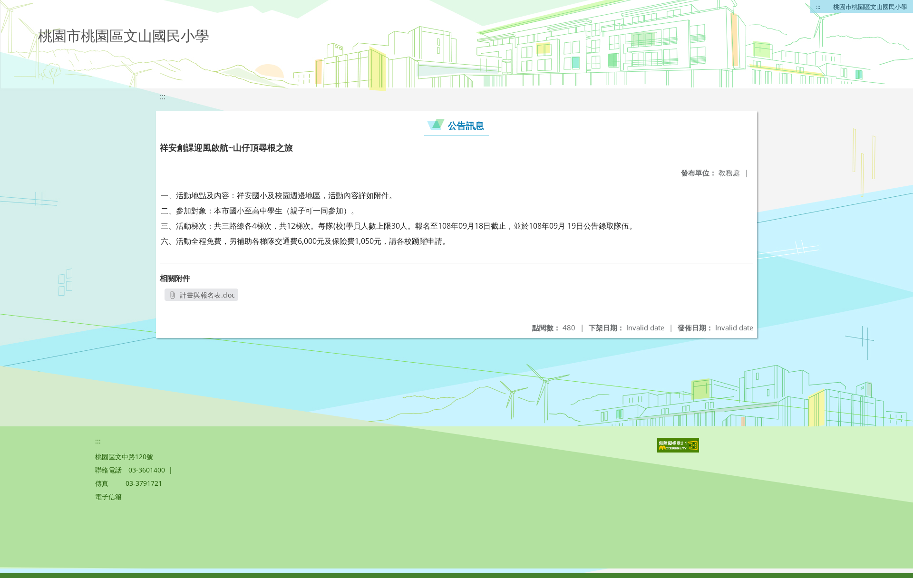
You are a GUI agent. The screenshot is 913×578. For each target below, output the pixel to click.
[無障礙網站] (679, 449)
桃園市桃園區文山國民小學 (870, 6)
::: (818, 6)
